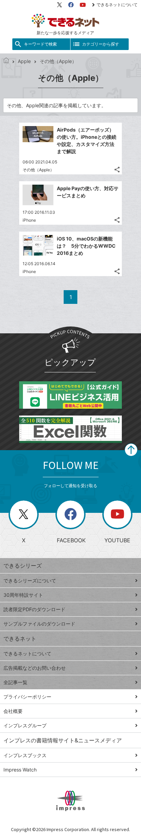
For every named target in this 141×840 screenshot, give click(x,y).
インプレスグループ (25, 725)
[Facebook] (71, 5)
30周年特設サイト (23, 595)
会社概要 (13, 711)
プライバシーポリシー (27, 697)
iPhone (29, 220)
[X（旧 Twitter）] (59, 4)
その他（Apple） (38, 169)
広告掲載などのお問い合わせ (34, 668)
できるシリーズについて (29, 580)
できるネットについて (117, 4)
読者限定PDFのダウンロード (34, 609)
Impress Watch (20, 770)
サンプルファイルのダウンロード (39, 624)
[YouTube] (83, 5)
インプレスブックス (25, 755)
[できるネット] (6, 61)
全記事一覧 (15, 682)
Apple (24, 61)
